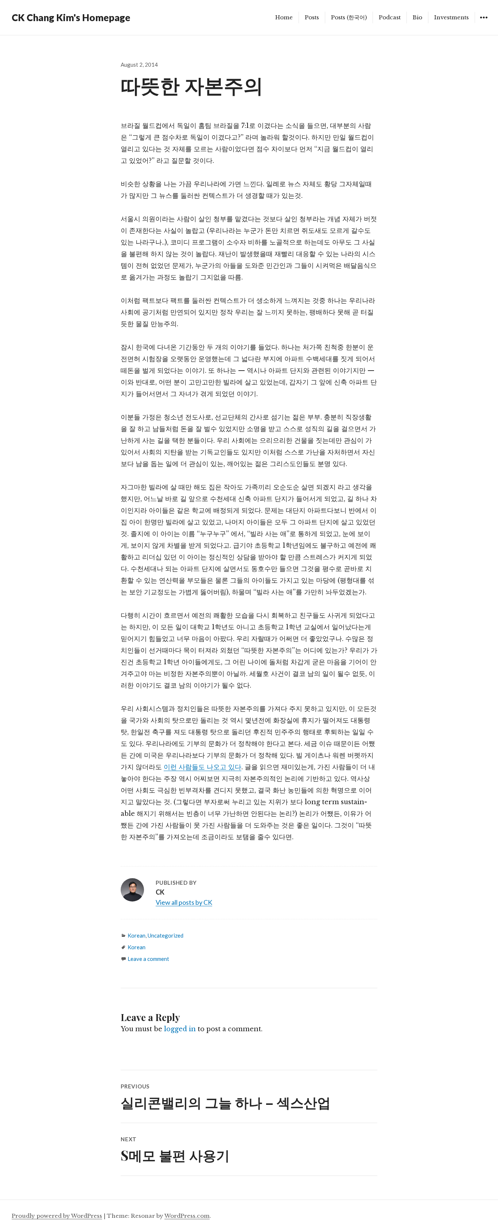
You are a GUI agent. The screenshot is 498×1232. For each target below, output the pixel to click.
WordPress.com (187, 1215)
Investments (451, 17)
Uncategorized (165, 935)
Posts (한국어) (349, 17)
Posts (312, 17)
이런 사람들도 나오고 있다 (202, 767)
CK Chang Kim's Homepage (71, 17)
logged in (180, 1029)
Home (284, 17)
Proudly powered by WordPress (57, 1215)
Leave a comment (148, 958)
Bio (417, 17)
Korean (136, 935)
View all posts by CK (184, 902)
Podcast (390, 17)
